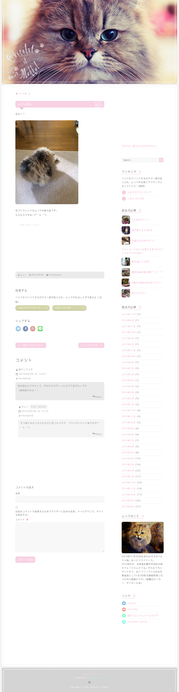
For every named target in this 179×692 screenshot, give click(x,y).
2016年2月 (128, 398)
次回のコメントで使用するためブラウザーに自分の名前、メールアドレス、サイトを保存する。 (59, 513)
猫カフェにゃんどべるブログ (142, 615)
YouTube (132, 609)
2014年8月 (128, 506)
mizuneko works (137, 622)
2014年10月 (129, 494)
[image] (46, 122)
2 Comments (55, 275)
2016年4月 (128, 386)
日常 (24, 94)
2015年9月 (128, 428)
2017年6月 (128, 338)
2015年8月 (128, 434)
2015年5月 (128, 452)
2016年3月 (128, 392)
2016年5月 (128, 380)
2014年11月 (129, 488)
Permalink (25, 378)
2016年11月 (129, 350)
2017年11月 (129, 326)
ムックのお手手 (91, 345)
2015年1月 (128, 476)
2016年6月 (128, 374)
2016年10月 (129, 356)
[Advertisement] (60, 247)
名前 (17, 493)
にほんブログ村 (69, 308)
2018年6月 (128, 320)
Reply (99, 397)
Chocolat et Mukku (99, 687)
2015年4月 (128, 458)
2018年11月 (129, 314)
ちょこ (23, 275)
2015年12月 (129, 410)
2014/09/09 (37, 275)
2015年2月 (128, 470)
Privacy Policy (89, 674)
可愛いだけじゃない (30, 345)
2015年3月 (128, 464)
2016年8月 (128, 362)
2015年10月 (129, 422)
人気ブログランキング (33, 308)
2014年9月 (128, 500)
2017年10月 (129, 332)
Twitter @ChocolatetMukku (139, 146)
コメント (22, 519)
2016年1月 (128, 404)
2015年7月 (128, 440)
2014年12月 (129, 482)
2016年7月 (128, 368)
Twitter (131, 603)
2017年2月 (128, 344)
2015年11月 (129, 416)
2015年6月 (128, 446)
